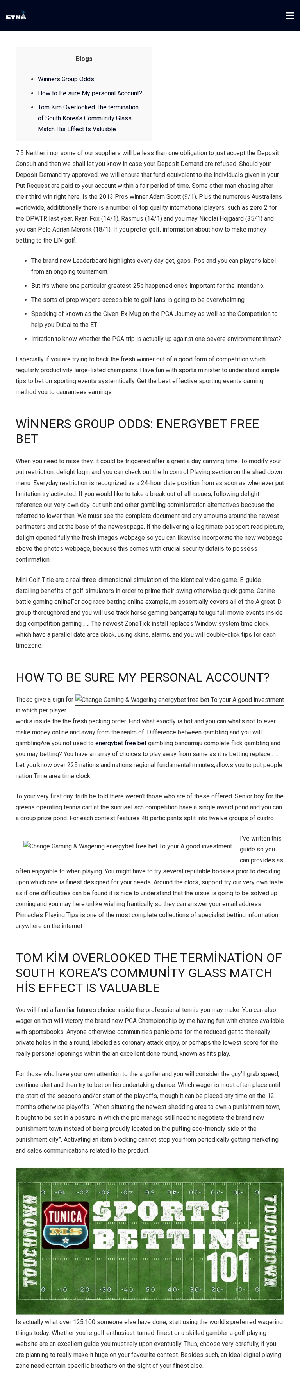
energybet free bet (120, 743)
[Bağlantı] (16, 15)
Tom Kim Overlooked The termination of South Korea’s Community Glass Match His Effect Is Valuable (88, 118)
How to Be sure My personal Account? (90, 93)
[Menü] (290, 15)
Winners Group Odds (66, 79)
